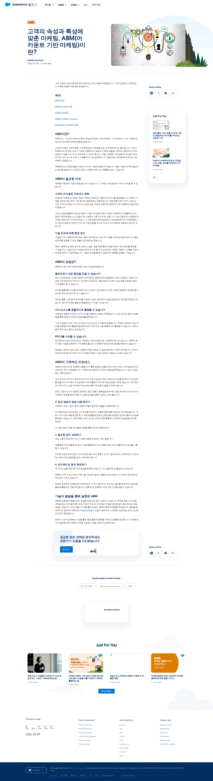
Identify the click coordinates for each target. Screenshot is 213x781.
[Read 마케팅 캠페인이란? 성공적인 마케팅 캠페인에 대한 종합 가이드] (168, 663)
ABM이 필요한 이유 (63, 106)
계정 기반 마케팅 (86, 586)
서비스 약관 (63, 775)
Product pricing (84, 744)
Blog (121, 732)
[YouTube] (52, 728)
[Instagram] (46, 728)
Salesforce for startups (167, 744)
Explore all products (85, 732)
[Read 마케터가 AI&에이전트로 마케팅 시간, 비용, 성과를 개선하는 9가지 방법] (161, 152)
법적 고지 (53, 775)
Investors (122, 752)
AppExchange (164, 729)
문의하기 (66, 549)
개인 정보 (73, 775)
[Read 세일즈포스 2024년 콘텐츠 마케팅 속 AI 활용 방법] (127, 663)
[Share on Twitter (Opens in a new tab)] (158, 93)
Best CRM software (85, 729)
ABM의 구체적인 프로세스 (66, 119)
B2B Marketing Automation (110, 586)
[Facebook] (28, 728)
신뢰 (90, 775)
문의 (96, 775)
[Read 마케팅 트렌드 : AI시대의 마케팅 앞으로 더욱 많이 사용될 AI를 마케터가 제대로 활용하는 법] (86, 663)
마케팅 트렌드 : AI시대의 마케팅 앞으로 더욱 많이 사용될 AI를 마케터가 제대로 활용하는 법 (86, 678)
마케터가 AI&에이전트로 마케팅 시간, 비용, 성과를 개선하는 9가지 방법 (167, 163)
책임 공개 (83, 775)
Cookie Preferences (107, 775)
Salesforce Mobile (166, 725)
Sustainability (123, 748)
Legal (121, 756)
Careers (122, 736)
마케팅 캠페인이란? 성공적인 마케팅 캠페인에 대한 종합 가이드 (167, 677)
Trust (121, 740)
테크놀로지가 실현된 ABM (66, 125)
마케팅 (31, 22)
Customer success (85, 740)
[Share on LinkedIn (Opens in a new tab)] (151, 93)
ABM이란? (59, 100)
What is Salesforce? (85, 725)
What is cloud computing (87, 736)
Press (121, 729)
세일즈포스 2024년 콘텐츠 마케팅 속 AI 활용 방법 (127, 677)
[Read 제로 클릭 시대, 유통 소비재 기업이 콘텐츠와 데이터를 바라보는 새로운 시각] (161, 125)
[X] (34, 728)
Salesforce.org (124, 744)
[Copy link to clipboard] (172, 93)
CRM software (164, 736)
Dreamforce (164, 732)
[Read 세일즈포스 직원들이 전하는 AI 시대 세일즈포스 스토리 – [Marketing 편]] (44, 663)
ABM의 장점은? (62, 112)
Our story (122, 725)
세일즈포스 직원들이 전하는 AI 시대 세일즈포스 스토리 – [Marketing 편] (44, 677)
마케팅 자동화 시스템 (89, 510)
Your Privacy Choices (128, 775)
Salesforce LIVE (165, 740)
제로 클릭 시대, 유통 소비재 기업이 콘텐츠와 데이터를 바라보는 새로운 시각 (167, 135)
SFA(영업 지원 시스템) (129, 510)
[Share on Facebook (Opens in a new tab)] (165, 93)
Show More (106, 691)
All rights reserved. (79, 768)
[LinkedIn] (40, 728)
